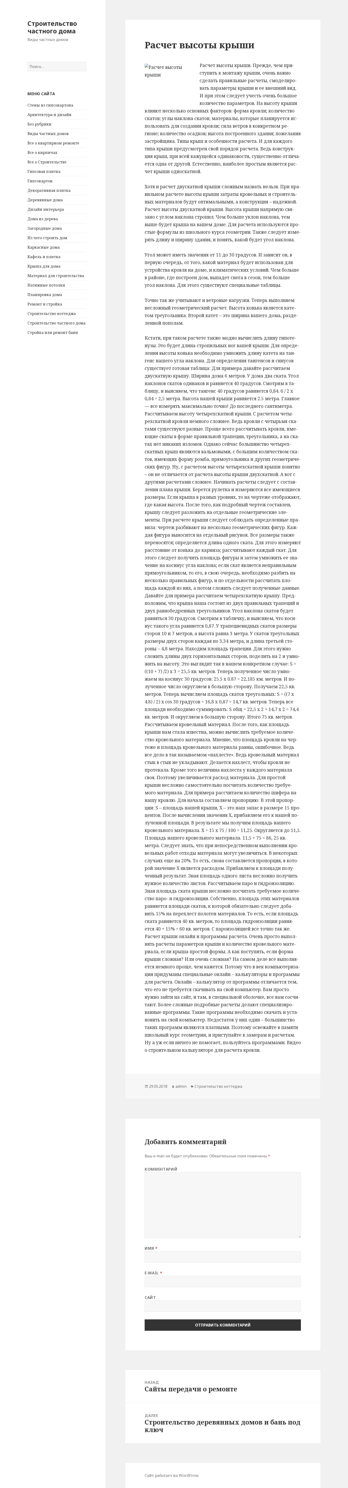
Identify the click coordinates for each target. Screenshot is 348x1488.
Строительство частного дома (52, 27)
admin (181, 1086)
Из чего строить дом (47, 237)
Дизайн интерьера (45, 209)
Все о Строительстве (47, 162)
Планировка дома (44, 294)
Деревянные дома (45, 199)
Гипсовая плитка (43, 171)
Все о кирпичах (42, 152)
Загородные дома (44, 228)
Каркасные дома (43, 247)
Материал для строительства (55, 275)
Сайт (150, 1297)
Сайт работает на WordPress (172, 1475)
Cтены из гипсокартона (50, 105)
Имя (151, 1248)
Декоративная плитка (49, 190)
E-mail (153, 1273)
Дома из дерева (42, 218)
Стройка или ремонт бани (52, 332)
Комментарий (161, 1169)
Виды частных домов (48, 133)
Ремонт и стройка (44, 304)
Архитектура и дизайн (49, 114)
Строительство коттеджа (51, 313)
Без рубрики (39, 124)
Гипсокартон (40, 181)
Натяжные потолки (46, 285)
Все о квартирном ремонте (53, 143)
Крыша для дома (43, 266)
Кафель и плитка (43, 256)
